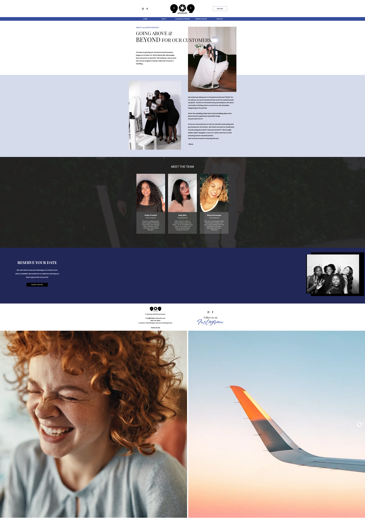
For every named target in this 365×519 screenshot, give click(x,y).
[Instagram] (143, 9)
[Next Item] (359, 424)
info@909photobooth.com (155, 318)
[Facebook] (147, 9)
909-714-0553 (155, 321)
